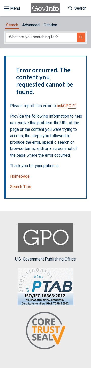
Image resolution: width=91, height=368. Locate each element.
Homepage (20, 176)
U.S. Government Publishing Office (45, 259)
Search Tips (20, 186)
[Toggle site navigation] (12, 8)
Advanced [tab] (31, 25)
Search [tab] (12, 25)
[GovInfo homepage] (45, 8)
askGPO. (64, 105)
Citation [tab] (50, 25)
